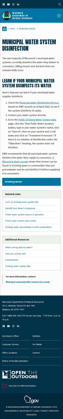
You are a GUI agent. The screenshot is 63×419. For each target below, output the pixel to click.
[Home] (17, 15)
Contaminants (11, 260)
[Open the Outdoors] (19, 375)
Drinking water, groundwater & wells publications (28, 227)
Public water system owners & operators (24, 214)
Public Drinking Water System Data (37, 119)
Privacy (44, 411)
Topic (12, 29)
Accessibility (26, 411)
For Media (37, 344)
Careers (36, 353)
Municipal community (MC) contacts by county (28, 282)
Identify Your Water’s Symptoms (20, 208)
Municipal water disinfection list (39, 102)
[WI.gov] (31, 400)
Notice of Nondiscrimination (15, 361)
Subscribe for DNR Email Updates (22, 386)
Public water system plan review (20, 221)
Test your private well (15, 254)
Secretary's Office (10, 336)
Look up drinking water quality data (21, 202)
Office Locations (9, 353)
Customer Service (10, 344)
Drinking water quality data (17, 266)
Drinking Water (27, 29)
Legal (36, 411)
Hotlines (36, 336)
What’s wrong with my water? (19, 247)
